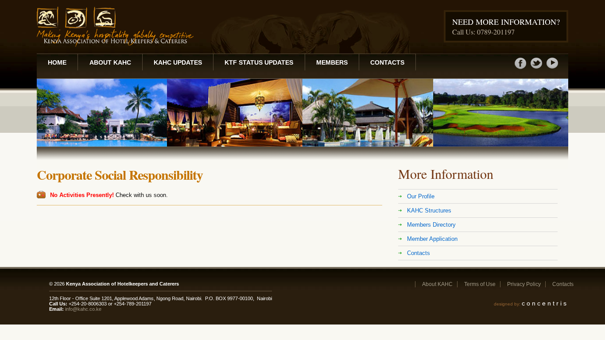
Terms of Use (480, 284)
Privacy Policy (524, 284)
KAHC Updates (178, 62)
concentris (545, 303)
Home (57, 62)
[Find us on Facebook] (520, 68)
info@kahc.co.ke (83, 309)
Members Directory (431, 224)
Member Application (432, 239)
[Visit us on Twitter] (536, 68)
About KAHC (110, 62)
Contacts (387, 62)
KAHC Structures (429, 210)
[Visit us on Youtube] (552, 68)
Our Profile (420, 196)
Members (332, 62)
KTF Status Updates (259, 62)
